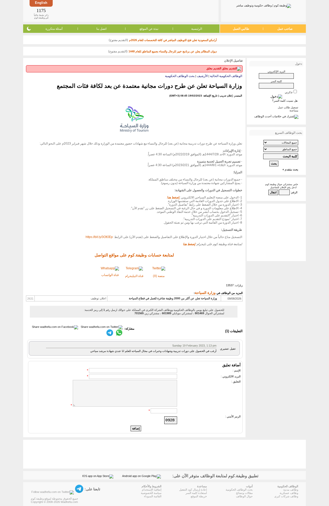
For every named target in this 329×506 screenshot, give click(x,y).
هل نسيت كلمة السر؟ (285, 100)
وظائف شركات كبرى (286, 496)
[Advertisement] (135, 10)
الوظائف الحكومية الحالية (226, 76)
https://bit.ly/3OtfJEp (99, 237)
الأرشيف (202, 76)
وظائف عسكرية (289, 492)
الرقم (294, 192)
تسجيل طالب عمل (288, 107)
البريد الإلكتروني (276, 71)
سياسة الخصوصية (151, 492)
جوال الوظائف (244, 496)
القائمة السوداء (152, 496)
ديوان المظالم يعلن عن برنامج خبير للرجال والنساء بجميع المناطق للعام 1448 (173, 51)
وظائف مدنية (290, 489)
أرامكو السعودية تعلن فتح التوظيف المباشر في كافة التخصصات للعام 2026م (173, 40)
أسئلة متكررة (53, 29)
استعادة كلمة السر (196, 492)
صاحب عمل (285, 29)
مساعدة (294, 110)
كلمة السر (276, 81)
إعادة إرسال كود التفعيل (193, 489)
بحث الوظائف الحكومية (180, 76)
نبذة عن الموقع (149, 29)
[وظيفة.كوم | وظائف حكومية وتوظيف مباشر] (263, 4)
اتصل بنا (101, 29)
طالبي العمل (241, 29)
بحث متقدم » (290, 169)
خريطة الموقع (199, 496)
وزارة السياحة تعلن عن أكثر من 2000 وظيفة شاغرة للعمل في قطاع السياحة (173, 298)
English (41, 3)
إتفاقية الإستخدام (151, 489)
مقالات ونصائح (244, 492)
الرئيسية (196, 29)
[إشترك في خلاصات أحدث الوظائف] (276, 116)
